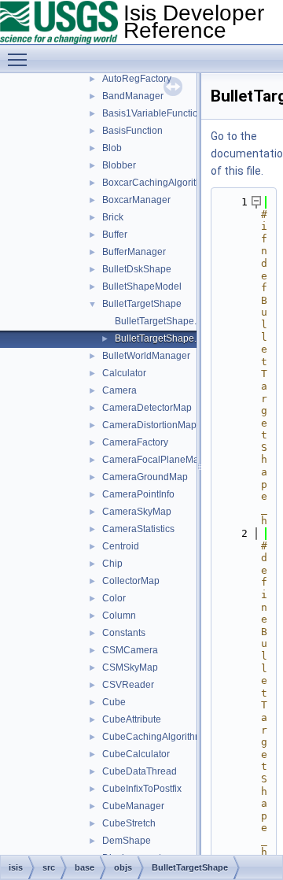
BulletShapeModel (142, 286)
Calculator (124, 373)
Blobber (119, 165)
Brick (112, 217)
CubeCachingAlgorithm (152, 736)
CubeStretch (129, 823)
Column (119, 615)
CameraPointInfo (138, 494)
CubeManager (133, 806)
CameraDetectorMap (147, 407)
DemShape (126, 840)
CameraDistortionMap (149, 425)
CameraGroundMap (145, 477)
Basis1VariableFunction (153, 113)
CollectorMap (131, 580)
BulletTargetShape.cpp (163, 321)
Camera (119, 390)
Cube (114, 702)
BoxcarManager (136, 199)
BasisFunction (132, 130)
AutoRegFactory (136, 78)
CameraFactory (135, 442)
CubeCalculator (136, 754)
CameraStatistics (138, 528)
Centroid (120, 546)
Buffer (114, 234)
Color (114, 598)
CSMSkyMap (130, 667)
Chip (112, 563)
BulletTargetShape (142, 303)
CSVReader (128, 684)
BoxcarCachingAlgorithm (155, 182)
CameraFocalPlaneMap (153, 459)
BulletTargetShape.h (158, 338)
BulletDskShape (136, 269)
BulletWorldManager (146, 355)
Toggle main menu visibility (20, 59)
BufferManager (134, 251)
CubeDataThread (139, 771)
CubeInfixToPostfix (142, 788)
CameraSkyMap (136, 511)
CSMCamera (130, 650)
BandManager (133, 96)
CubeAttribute (131, 719)
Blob (112, 147)
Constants (123, 632)
